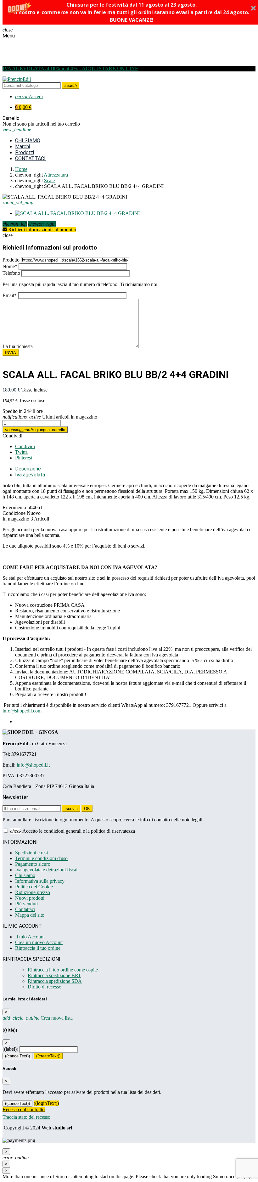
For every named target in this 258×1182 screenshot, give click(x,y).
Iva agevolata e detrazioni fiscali (47, 869)
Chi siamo (25, 875)
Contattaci (25, 909)
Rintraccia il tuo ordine (37, 948)
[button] (131, 12)
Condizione (14, 513)
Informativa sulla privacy (39, 881)
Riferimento (14, 507)
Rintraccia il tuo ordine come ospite (63, 969)
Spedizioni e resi (31, 852)
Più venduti (26, 903)
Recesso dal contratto (24, 1109)
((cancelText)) (17, 1056)
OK (87, 808)
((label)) (10, 1049)
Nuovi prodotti (29, 898)
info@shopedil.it (33, 765)
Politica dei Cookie (34, 886)
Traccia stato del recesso (26, 1117)
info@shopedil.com (22, 710)
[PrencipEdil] (17, 79)
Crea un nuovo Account (39, 942)
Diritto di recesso (44, 986)
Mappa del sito (29, 915)
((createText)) (48, 1056)
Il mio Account (30, 936)
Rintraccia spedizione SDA (55, 981)
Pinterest (23, 457)
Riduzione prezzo (32, 892)
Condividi (12, 435)
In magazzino (16, 518)
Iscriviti (71, 808)
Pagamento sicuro (32, 864)
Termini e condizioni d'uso (41, 858)
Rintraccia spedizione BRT (54, 975)
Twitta (21, 452)
